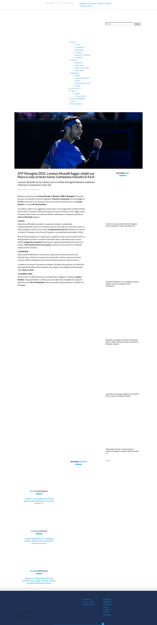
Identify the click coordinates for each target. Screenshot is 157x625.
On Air (77, 45)
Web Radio (79, 70)
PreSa (77, 86)
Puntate (78, 52)
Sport (77, 81)
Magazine (75, 73)
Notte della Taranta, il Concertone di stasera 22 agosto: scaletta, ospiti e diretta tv (122, 451)
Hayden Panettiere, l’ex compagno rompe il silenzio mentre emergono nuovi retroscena (122, 284)
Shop (73, 101)
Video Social (80, 96)
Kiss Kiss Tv (76, 88)
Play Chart (79, 65)
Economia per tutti (82, 83)
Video (73, 91)
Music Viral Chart (82, 68)
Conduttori (79, 47)
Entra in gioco (76, 104)
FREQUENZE (50, 3)
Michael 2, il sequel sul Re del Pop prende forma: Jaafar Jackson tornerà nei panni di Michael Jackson (122, 342)
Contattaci (87, 599)
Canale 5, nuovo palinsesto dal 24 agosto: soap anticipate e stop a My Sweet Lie (122, 225)
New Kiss (79, 63)
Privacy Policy (88, 602)
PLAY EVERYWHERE (65, 3)
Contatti (78, 57)
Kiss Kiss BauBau (78, 99)
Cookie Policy (88, 604)
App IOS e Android (82, 55)
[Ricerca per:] (119, 23)
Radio (73, 42)
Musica (74, 60)
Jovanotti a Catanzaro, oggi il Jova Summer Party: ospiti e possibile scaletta (122, 395)
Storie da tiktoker (82, 78)
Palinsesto (79, 50)
